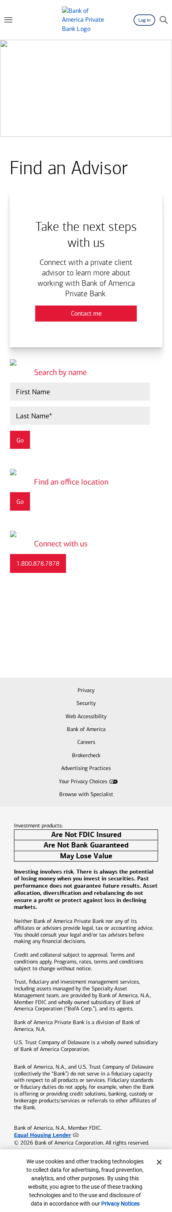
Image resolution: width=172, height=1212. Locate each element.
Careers (86, 742)
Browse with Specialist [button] (86, 794)
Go (20, 501)
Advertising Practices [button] (86, 768)
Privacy (86, 690)
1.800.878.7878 (38, 563)
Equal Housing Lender (42, 1135)
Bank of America (86, 729)
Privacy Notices (120, 1203)
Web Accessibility (86, 716)
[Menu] (8, 20)
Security (86, 703)
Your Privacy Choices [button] (83, 781)
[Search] (163, 20)
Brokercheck (86, 755)
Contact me (86, 313)
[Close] (159, 1162)
